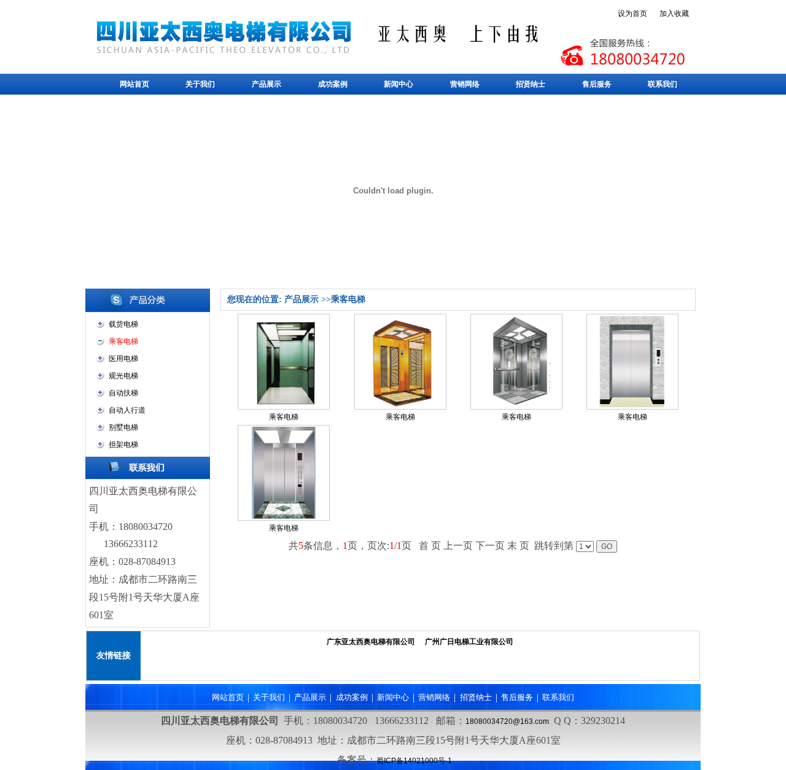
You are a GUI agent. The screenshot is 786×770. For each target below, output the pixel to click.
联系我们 (662, 84)
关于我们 (200, 84)
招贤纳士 (530, 84)
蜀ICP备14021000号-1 (414, 760)
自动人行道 (127, 410)
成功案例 (333, 84)
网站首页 (134, 84)
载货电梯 (123, 324)
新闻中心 (398, 84)
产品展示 (266, 84)
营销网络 (465, 84)
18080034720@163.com (507, 721)
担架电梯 (123, 444)
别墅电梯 (123, 427)
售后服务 (597, 84)
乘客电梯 (283, 417)
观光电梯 (123, 375)
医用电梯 (123, 358)
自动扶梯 (123, 393)
